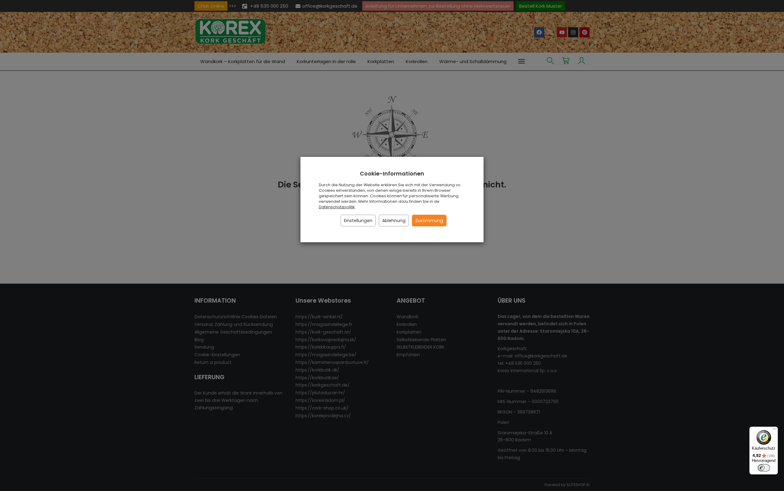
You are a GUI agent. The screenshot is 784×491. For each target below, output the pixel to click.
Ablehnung (393, 220)
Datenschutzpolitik (337, 207)
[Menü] (774, 430)
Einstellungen (358, 220)
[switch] (764, 467)
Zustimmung (429, 220)
